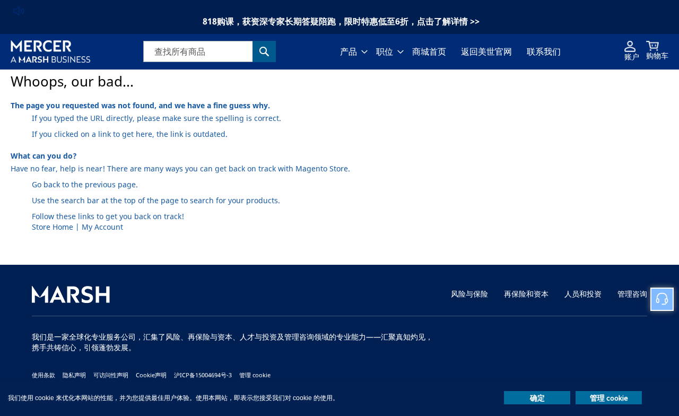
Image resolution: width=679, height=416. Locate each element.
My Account (102, 227)
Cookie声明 (151, 375)
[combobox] (209, 51)
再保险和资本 (526, 294)
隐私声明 (74, 375)
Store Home (52, 227)
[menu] (450, 51)
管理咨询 (632, 294)
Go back (46, 184)
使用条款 (43, 375)
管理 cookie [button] (609, 398)
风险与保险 (469, 294)
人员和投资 (583, 294)
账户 (631, 57)
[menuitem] (351, 51)
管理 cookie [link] (255, 375)
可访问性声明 (110, 375)
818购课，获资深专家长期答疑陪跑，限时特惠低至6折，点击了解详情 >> (341, 21)
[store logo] (50, 51)
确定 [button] (537, 398)
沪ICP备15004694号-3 (203, 375)
